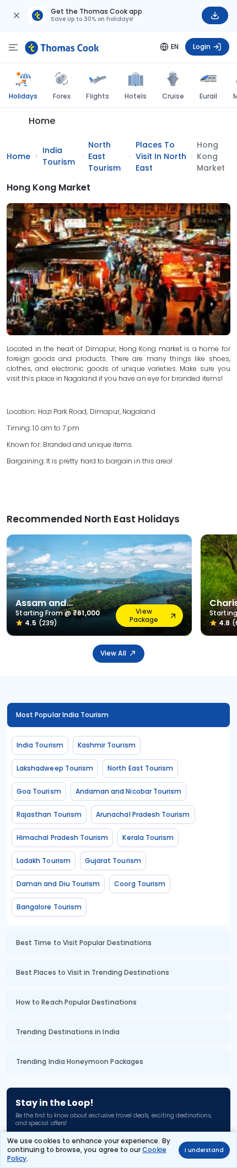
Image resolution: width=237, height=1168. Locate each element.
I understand (204, 1150)
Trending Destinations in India (68, 1031)
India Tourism (40, 745)
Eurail (208, 96)
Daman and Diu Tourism (58, 883)
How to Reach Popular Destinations (76, 1002)
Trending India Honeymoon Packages (79, 1061)
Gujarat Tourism (113, 860)
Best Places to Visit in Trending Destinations (92, 972)
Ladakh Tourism (44, 860)
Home (42, 120)
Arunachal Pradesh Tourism (143, 814)
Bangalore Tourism (49, 907)
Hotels (136, 96)
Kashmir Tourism (107, 745)
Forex (62, 96)
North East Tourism (140, 768)
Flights (97, 96)
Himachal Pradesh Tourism (62, 837)
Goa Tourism (39, 791)
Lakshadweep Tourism (55, 768)
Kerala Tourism (148, 837)
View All (113, 653)
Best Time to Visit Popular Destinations (84, 942)
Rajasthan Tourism (49, 814)
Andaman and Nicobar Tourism (129, 791)
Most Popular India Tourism (62, 714)
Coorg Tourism (139, 883)
